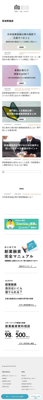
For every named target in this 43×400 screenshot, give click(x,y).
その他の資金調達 (6, 383)
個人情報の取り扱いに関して (29, 378)
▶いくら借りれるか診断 (14, 396)
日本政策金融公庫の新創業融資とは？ (17, 197)
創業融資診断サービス (27, 386)
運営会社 (24, 375)
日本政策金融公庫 (32, 52)
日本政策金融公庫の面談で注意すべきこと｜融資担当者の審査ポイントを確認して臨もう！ (21, 58)
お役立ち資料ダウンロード (28, 389)
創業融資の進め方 (6, 381)
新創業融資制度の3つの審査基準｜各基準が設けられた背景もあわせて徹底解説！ (21, 94)
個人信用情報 (26, 89)
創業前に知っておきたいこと (9, 375)
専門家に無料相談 (35, 397)
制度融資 (30, 125)
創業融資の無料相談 (26, 383)
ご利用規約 (24, 381)
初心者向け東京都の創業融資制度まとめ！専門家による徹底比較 (21, 128)
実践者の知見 (5, 386)
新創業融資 (22, 52)
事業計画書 (18, 89)
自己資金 (27, 90)
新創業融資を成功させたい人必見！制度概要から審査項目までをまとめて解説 (21, 163)
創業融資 (4, 378)
